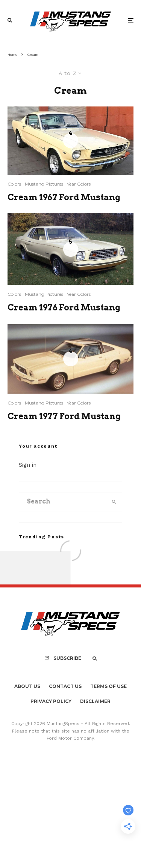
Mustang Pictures (44, 184)
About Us (27, 686)
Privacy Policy (50, 701)
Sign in (27, 464)
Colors (14, 184)
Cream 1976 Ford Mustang (64, 307)
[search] (114, 502)
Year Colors (79, 184)
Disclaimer (95, 701)
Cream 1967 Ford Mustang (64, 197)
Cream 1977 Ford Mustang (64, 416)
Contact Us (65, 686)
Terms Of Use (108, 686)
